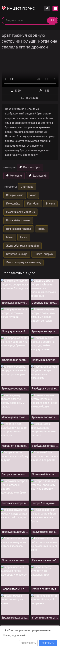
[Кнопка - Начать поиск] (52, 20)
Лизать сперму (43, 254)
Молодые (15, 175)
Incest (24, 237)
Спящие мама (14, 195)
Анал (33, 195)
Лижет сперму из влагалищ (23, 262)
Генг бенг (33, 203)
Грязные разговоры (18, 228)
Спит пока (27, 186)
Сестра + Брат (31, 167)
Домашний (39, 175)
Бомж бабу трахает (18, 220)
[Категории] (55, 8)
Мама (9, 237)
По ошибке (13, 203)
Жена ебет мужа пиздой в (22, 245)
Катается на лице (16, 254)
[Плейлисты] (47, 8)
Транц (41, 228)
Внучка (50, 203)
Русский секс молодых (20, 212)
